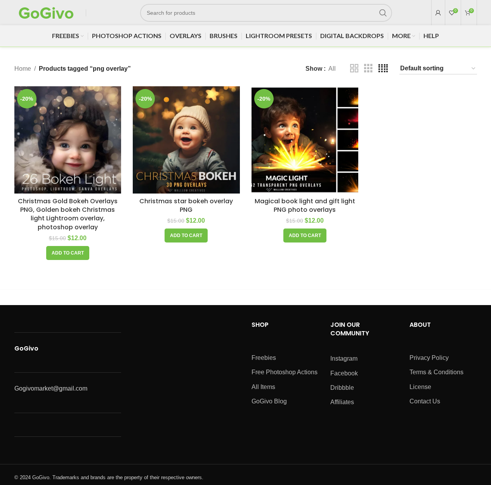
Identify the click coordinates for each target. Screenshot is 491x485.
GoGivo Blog (269, 401)
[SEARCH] (383, 13)
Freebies (264, 357)
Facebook (344, 373)
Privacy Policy (429, 357)
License (420, 387)
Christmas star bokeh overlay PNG (186, 205)
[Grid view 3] (368, 68)
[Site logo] (46, 12)
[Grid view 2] (354, 68)
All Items (263, 387)
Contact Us (424, 401)
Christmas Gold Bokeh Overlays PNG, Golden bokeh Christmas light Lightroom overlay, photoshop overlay (68, 214)
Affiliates (342, 402)
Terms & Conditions (436, 372)
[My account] (438, 13)
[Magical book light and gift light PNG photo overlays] (305, 140)
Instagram (343, 358)
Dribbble (342, 387)
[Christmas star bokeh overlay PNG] (186, 140)
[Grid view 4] (383, 68)
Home (22, 68)
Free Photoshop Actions (285, 372)
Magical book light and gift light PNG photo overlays (305, 205)
